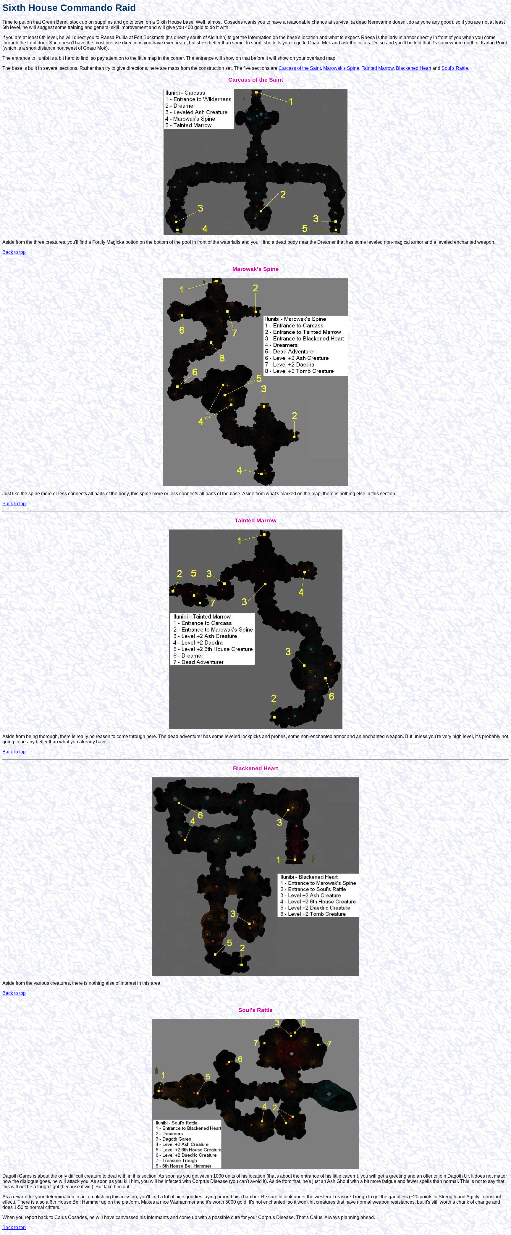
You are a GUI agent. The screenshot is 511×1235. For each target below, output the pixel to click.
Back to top (14, 252)
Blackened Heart (413, 68)
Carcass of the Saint (300, 68)
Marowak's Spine (341, 68)
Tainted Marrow (378, 68)
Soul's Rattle (455, 68)
